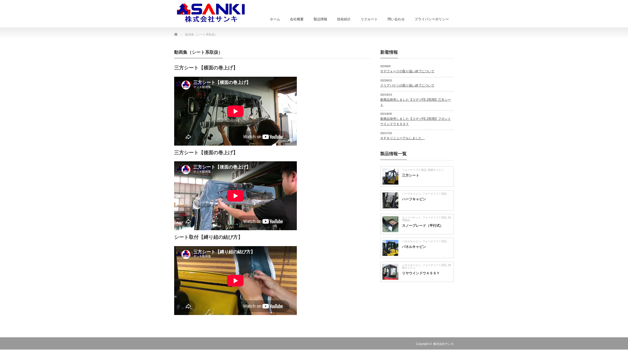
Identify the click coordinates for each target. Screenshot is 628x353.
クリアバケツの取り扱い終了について (407, 85)
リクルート (369, 19)
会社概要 (297, 19)
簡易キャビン (436, 169)
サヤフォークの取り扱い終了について (407, 71)
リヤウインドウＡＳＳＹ (421, 273)
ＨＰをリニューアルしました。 (402, 138)
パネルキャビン (411, 241)
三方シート (410, 175)
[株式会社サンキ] (211, 12)
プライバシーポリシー (432, 19)
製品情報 (320, 19)
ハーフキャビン (411, 193)
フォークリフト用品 (414, 169)
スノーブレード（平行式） (422, 225)
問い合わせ (396, 19)
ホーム (275, 19)
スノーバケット (411, 217)
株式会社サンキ (443, 344)
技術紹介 (344, 19)
